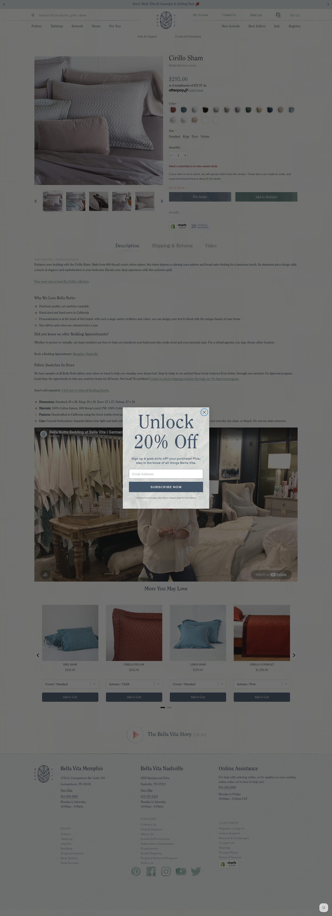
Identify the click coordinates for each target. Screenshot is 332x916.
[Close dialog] (204, 412)
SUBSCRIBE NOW (166, 487)
